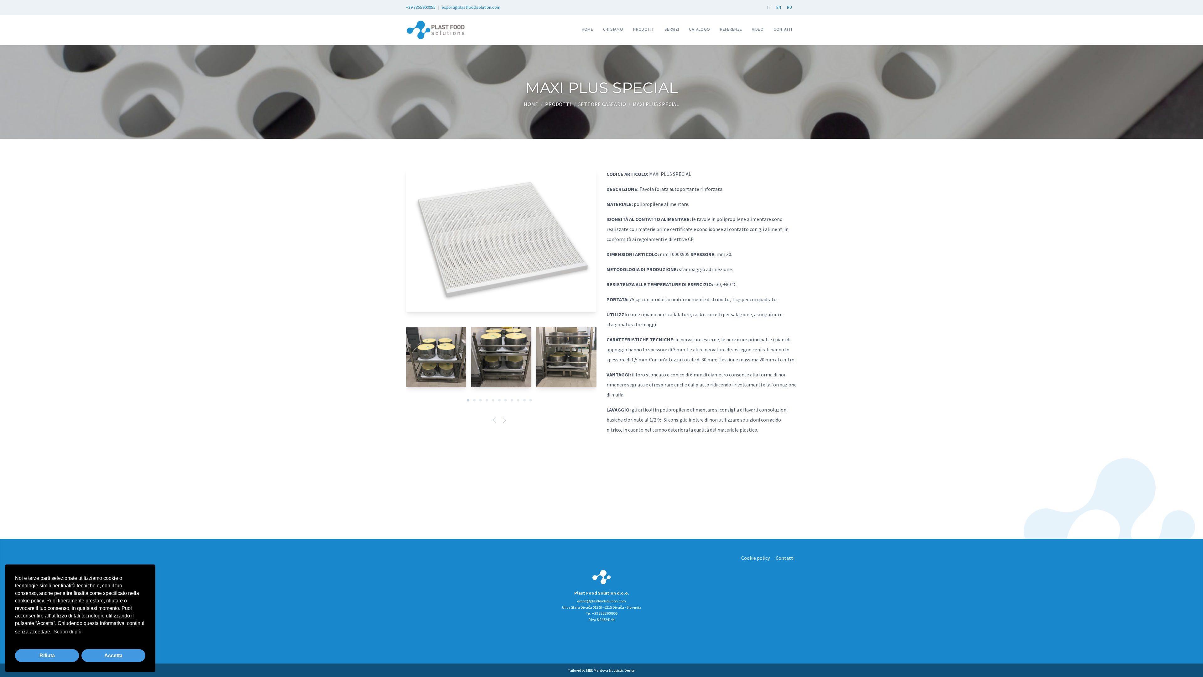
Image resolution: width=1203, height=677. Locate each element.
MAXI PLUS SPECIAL (656, 104)
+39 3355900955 (420, 7)
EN (778, 7)
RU (789, 7)
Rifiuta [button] (47, 655)
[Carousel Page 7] (505, 400)
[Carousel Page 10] (524, 400)
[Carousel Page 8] (512, 400)
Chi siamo (613, 29)
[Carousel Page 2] (474, 400)
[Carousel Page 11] (530, 400)
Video (757, 29)
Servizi (671, 29)
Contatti (782, 29)
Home (587, 29)
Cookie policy (755, 558)
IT (768, 7)
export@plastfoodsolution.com (470, 7)
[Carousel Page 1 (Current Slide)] (468, 400)
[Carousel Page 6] (499, 400)
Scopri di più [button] (67, 631)
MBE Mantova (597, 670)
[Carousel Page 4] (487, 400)
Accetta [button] (113, 655)
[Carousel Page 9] (518, 400)
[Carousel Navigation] (501, 421)
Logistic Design (623, 670)
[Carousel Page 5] (493, 400)
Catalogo (699, 29)
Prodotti (643, 29)
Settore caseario (602, 104)
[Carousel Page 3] (480, 400)
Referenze (731, 29)
